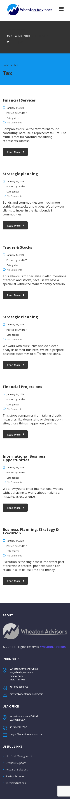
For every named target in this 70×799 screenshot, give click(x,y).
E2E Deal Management (19, 756)
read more (13, 152)
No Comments (14, 122)
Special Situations (16, 783)
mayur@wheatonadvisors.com (26, 693)
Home (6, 65)
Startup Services (15, 776)
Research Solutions (17, 769)
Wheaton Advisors (53, 647)
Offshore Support (16, 763)
